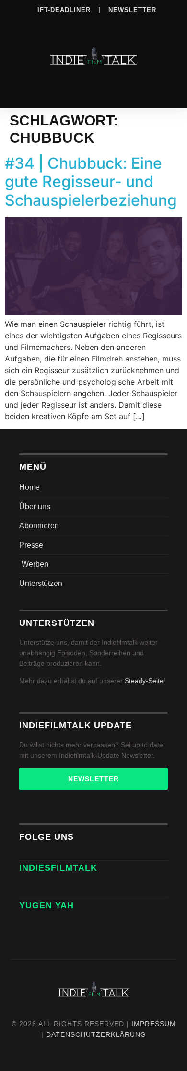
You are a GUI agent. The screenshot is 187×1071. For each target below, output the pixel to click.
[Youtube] (152, 23)
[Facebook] (34, 23)
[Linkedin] (73, 23)
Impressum (153, 1024)
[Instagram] (54, 23)
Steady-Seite (144, 681)
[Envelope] (29, 887)
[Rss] (132, 23)
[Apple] (113, 23)
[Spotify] (93, 23)
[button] (93, 88)
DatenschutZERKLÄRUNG (96, 1034)
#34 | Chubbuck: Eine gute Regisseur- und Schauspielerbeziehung (91, 182)
